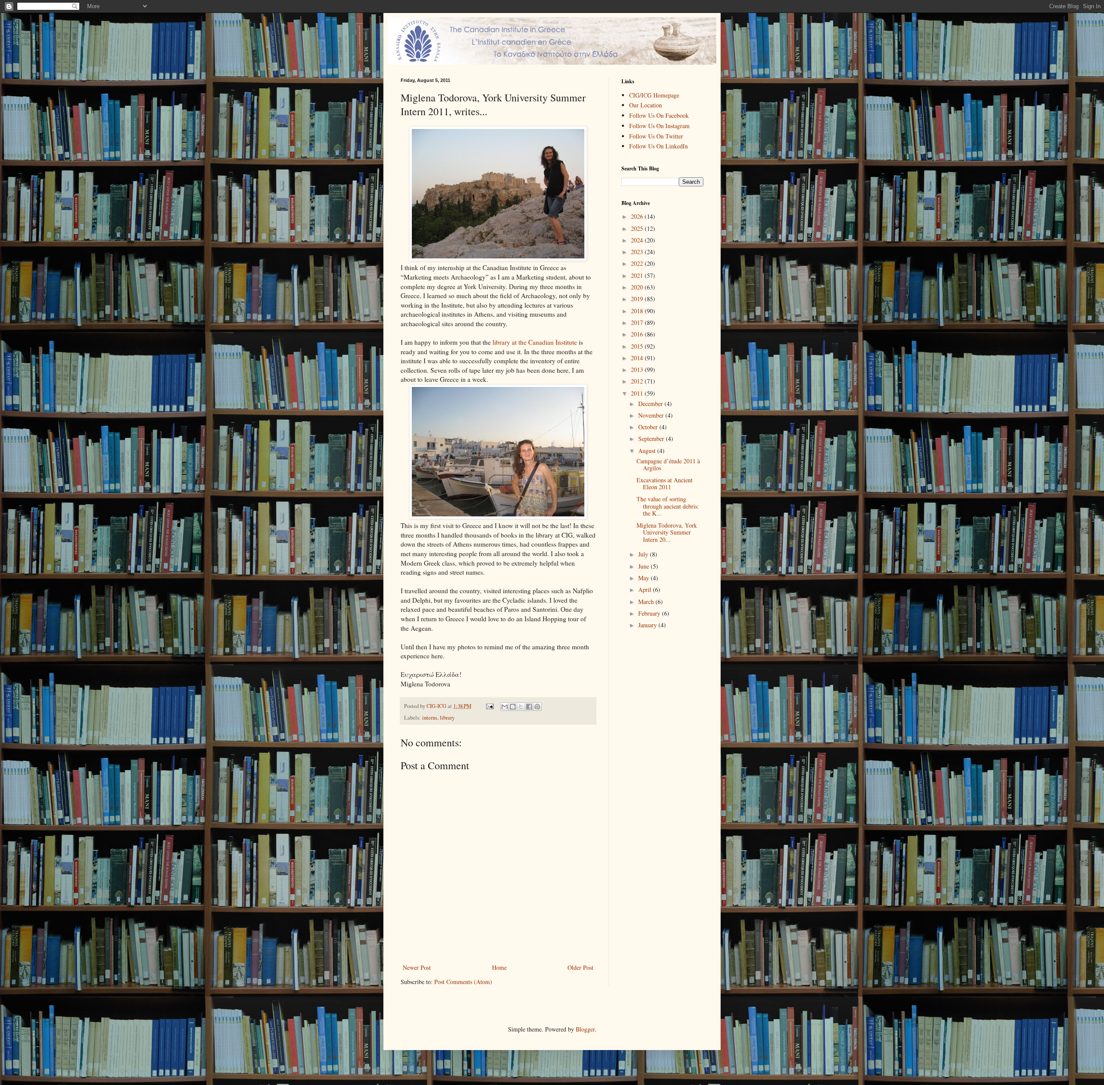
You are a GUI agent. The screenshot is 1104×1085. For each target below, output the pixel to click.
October (648, 427)
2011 (638, 393)
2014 (638, 358)
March (647, 602)
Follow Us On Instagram (659, 126)
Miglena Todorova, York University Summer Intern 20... (667, 532)
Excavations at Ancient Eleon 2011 (665, 483)
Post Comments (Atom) (463, 982)
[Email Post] (489, 706)
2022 (638, 263)
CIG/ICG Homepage (654, 95)
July (644, 554)
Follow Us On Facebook (659, 115)
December (651, 403)
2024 (638, 240)
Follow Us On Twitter (656, 136)
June (644, 566)
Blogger (585, 1029)
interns (429, 717)
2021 (638, 275)
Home (499, 967)
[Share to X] (521, 706)
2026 (638, 216)
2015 (638, 346)
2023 (638, 252)
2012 (638, 381)
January (648, 625)
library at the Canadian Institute (534, 342)
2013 (638, 369)
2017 (638, 322)
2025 (638, 228)
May (644, 578)
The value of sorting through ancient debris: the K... (668, 506)
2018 (638, 311)
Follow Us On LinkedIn (658, 146)
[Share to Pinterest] (537, 706)
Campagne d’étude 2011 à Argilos (668, 464)
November (651, 415)
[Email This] (504, 706)
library (447, 717)
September (652, 438)
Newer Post (417, 967)
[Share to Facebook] (529, 706)
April (645, 589)
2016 (638, 334)
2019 (638, 299)
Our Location (645, 105)
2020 (638, 287)
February (650, 613)
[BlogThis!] (512, 706)
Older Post (580, 967)
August (647, 451)
